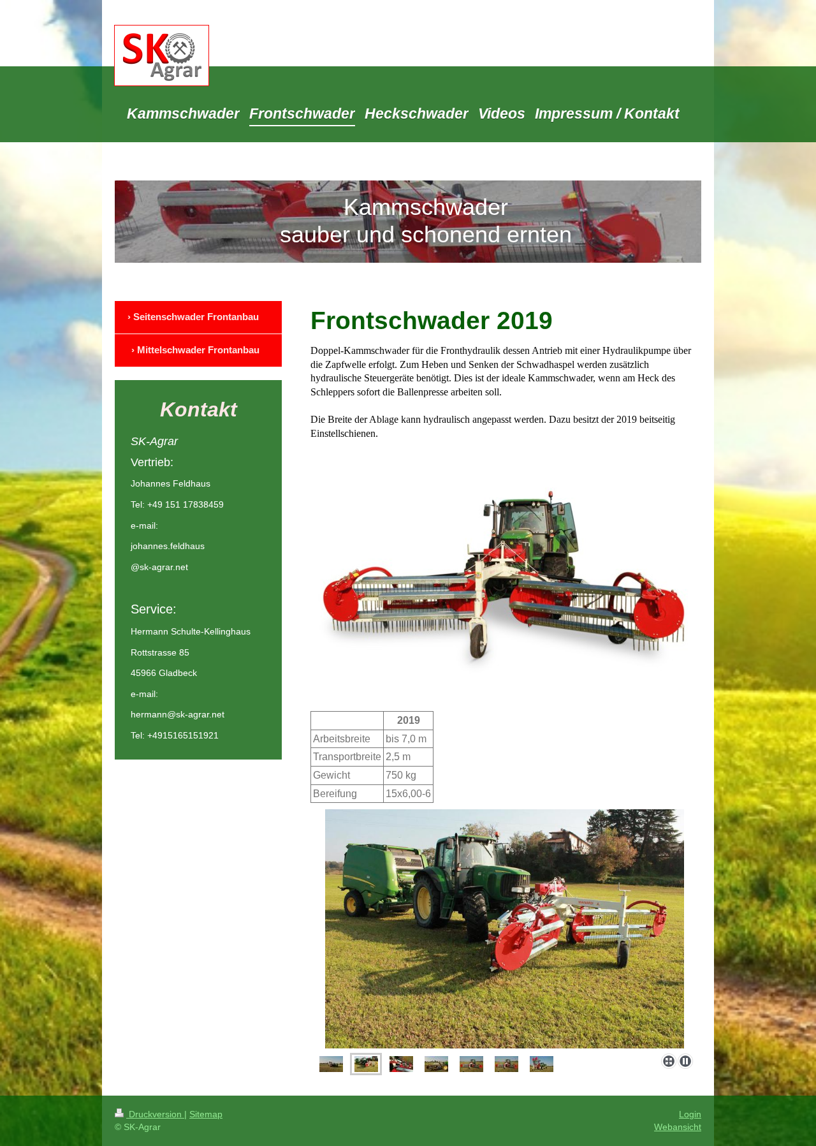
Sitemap (205, 1114)
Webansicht (677, 1127)
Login (690, 1114)
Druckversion (155, 1114)
